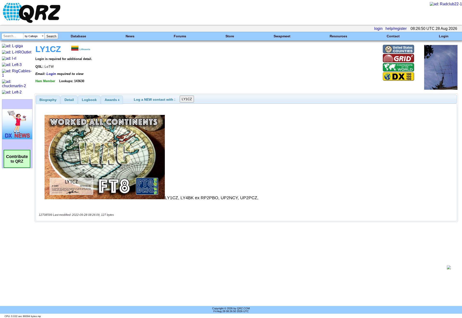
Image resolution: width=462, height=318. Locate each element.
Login (444, 36)
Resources (338, 36)
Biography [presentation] (48, 100)
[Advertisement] (240, 267)
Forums (180, 36)
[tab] (48, 100)
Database (78, 36)
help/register (396, 28)
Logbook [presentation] (89, 100)
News (130, 36)
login (378, 28)
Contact (393, 36)
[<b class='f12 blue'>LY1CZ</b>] (441, 88)
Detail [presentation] (69, 100)
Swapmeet (282, 36)
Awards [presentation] (112, 100)
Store (229, 36)
